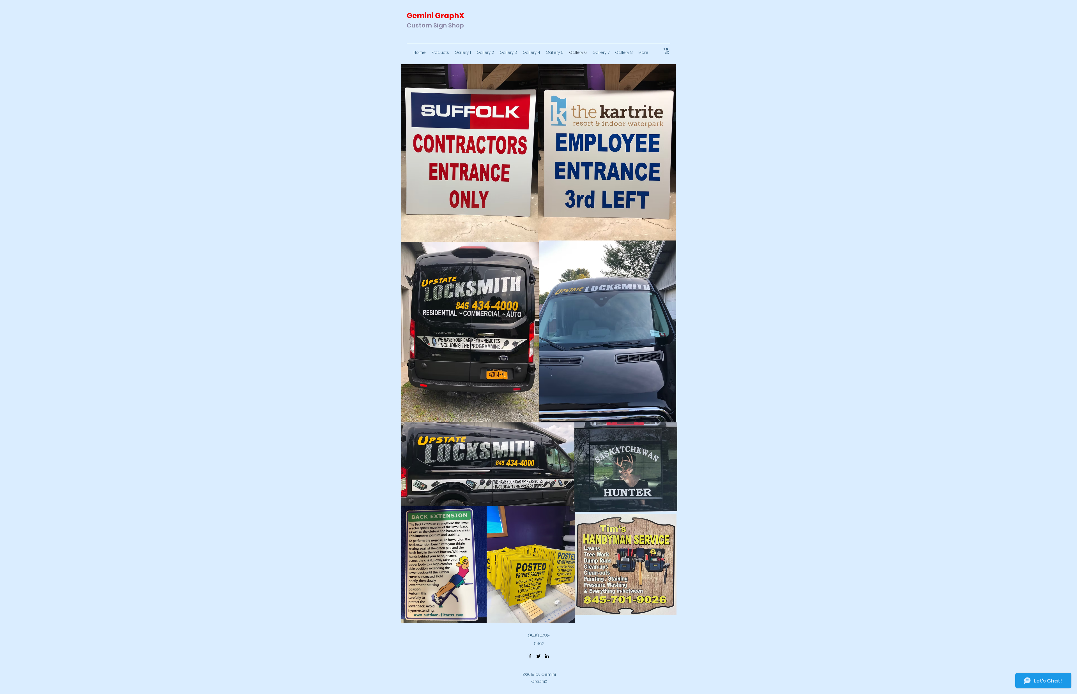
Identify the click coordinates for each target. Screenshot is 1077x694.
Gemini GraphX (435, 16)
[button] (667, 51)
